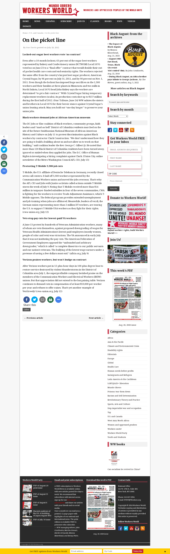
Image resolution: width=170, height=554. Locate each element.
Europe (111, 358)
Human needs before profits (121, 371)
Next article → (96, 317)
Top (109, 412)
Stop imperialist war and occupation (124, 408)
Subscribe (66, 21)
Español (50, 21)
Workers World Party (117, 433)
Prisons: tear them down (119, 391)
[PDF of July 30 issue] (27, 524)
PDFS (119, 21)
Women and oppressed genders (122, 424)
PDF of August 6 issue (40, 504)
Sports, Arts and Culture (119, 404)
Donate (27, 26)
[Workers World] (85, 11)
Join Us (81, 21)
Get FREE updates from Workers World (48, 551)
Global (111, 362)
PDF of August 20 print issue (40, 487)
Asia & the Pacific (116, 342)
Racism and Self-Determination (122, 395)
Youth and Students (117, 437)
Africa (110, 338)
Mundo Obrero (114, 387)
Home (26, 21)
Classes (94, 21)
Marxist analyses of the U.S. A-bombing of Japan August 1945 (42, 513)
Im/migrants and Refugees (120, 375)
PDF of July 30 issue (41, 520)
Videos (131, 21)
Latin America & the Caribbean (122, 379)
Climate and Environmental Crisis (123, 346)
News (37, 21)
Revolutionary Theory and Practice (124, 400)
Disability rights (115, 350)
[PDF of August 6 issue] (27, 507)
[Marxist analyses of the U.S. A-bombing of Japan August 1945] (27, 516)
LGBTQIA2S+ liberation (118, 383)
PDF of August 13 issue (40, 495)
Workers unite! (115, 429)
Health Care (113, 366)
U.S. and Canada (115, 416)
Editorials (112, 354)
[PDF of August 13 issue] (27, 499)
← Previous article (33, 317)
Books (108, 21)
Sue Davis (31, 47)
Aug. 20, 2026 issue (127, 325)
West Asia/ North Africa (118, 420)
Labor (26, 309)
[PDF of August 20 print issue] (27, 490)
